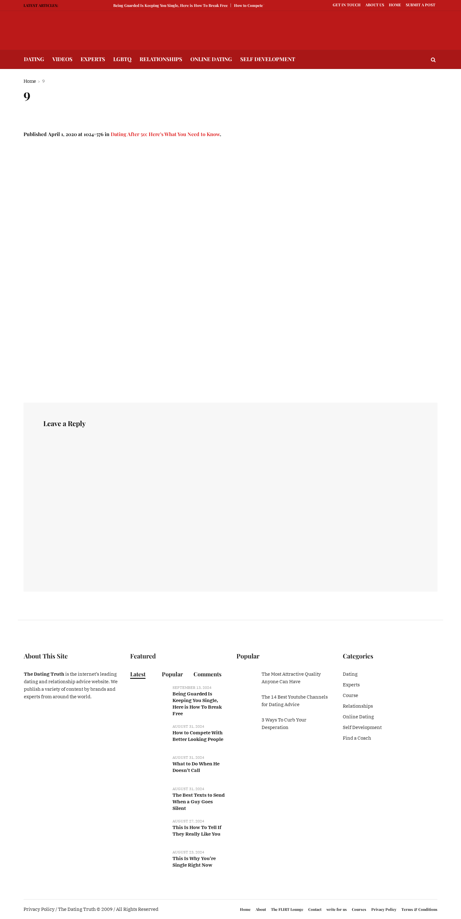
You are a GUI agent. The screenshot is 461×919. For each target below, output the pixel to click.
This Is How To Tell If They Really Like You (196, 830)
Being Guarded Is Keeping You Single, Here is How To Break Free (162, 5)
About (261, 909)
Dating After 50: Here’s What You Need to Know (165, 134)
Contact (314, 909)
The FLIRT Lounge (287, 909)
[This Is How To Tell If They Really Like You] (149, 830)
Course (350, 695)
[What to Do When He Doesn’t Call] (149, 767)
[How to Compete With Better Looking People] (149, 736)
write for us (336, 909)
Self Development (362, 727)
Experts (351, 685)
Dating (350, 674)
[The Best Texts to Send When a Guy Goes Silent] (149, 798)
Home (30, 81)
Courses (359, 909)
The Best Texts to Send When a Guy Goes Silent (198, 801)
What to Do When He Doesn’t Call (196, 767)
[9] (230, 270)
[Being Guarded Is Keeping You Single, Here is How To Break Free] (149, 697)
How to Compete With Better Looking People (197, 736)
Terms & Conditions (419, 909)
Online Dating (358, 717)
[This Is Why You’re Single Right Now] (149, 861)
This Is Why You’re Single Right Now (194, 861)
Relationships (358, 706)
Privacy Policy (383, 909)
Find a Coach (357, 738)
